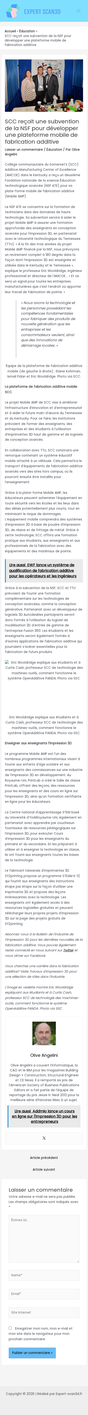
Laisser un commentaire (24, 149)
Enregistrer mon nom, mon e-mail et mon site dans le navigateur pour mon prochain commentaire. (41, 1333)
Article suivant (44, 1169)
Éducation (54, 149)
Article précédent (44, 1158)
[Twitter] (44, 1138)
